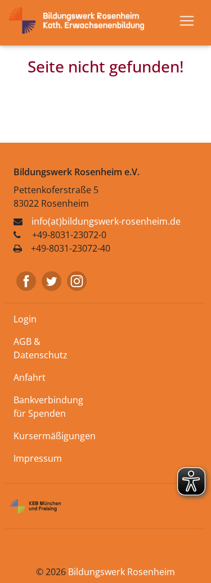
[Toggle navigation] (187, 20)
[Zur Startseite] (81, 19)
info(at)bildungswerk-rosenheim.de (106, 221)
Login (25, 319)
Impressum (38, 458)
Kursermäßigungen (55, 436)
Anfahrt (30, 377)
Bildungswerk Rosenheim (121, 572)
